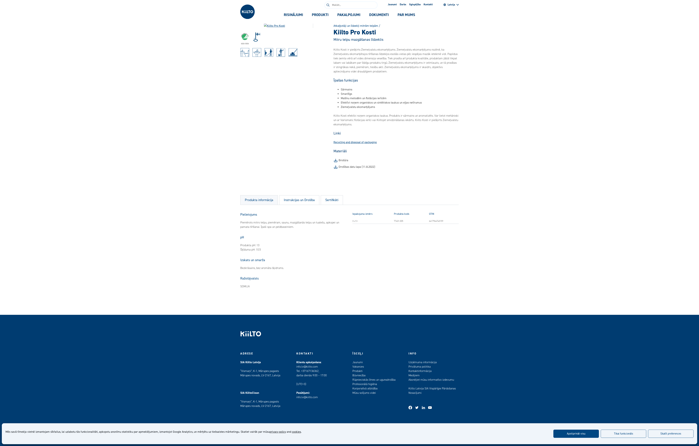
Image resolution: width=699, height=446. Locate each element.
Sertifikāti (331, 200)
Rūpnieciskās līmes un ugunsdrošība (374, 380)
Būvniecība (359, 375)
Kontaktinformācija (420, 371)
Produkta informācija (259, 200)
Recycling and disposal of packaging (355, 142)
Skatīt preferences (670, 433)
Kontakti (428, 4)
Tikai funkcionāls (623, 433)
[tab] (293, 15)
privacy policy (278, 432)
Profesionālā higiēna (364, 384)
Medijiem (414, 375)
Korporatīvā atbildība (365, 388)
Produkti (357, 371)
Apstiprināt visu (576, 433)
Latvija (451, 4)
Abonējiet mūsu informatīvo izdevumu (431, 380)
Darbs (403, 4)
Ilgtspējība (415, 4)
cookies (296, 432)
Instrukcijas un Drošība (299, 200)
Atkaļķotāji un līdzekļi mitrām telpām (355, 26)
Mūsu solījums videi (364, 393)
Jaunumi (392, 4)
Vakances (358, 366)
